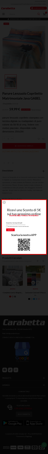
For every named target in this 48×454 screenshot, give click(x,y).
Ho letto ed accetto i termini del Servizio (18, 226)
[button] (4, 202)
